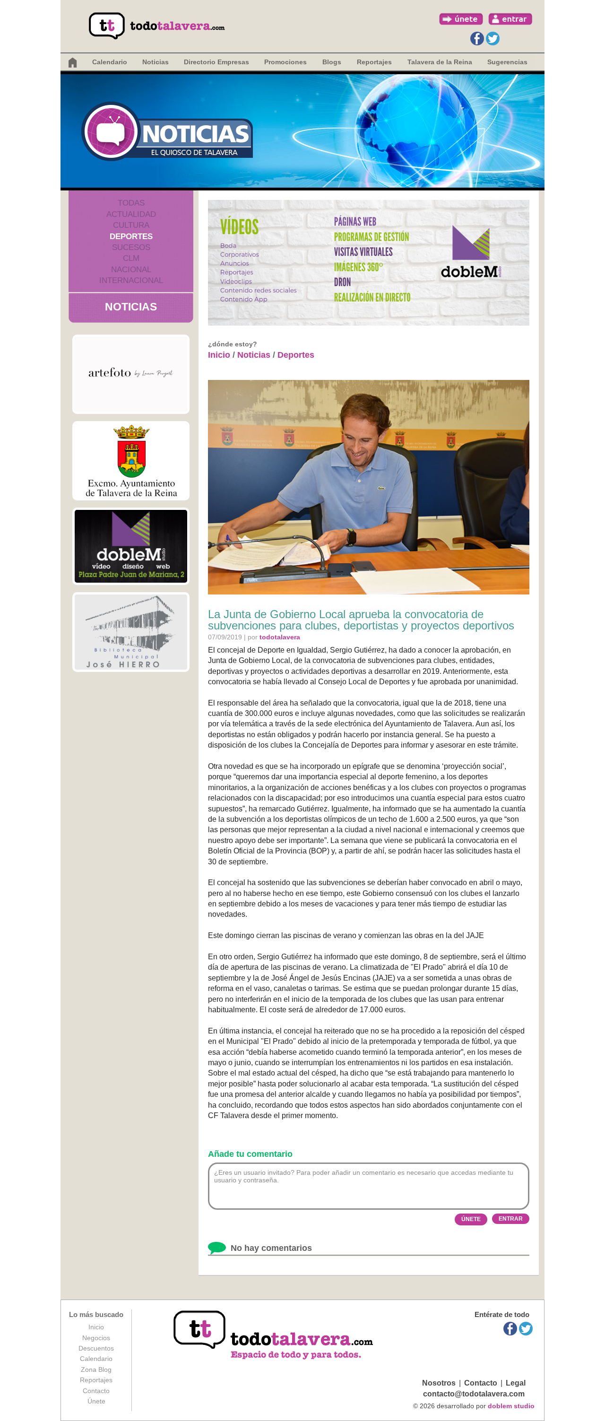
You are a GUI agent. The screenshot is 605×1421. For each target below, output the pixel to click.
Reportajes (96, 1380)
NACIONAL (131, 269)
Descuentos (96, 1348)
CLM (131, 258)
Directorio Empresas (216, 62)
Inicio (219, 355)
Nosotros (439, 1383)
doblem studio (511, 1406)
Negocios (96, 1338)
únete (461, 19)
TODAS (131, 202)
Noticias (155, 62)
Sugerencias (507, 62)
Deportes (295, 355)
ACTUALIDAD (131, 214)
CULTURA (131, 225)
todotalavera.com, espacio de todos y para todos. (274, 1335)
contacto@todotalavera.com (474, 1394)
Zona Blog (96, 1369)
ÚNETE (471, 1219)
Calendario (109, 62)
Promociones (285, 62)
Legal (516, 1383)
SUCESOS (131, 247)
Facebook (477, 38)
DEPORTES (131, 236)
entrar (510, 19)
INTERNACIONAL (131, 280)
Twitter (493, 38)
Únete (96, 1401)
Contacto (96, 1391)
